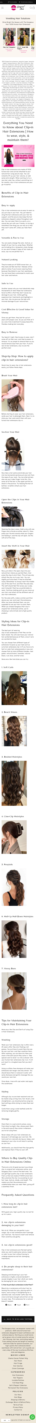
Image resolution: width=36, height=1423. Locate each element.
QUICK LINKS (18, 1355)
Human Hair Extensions (20, 107)
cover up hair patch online (14, 78)
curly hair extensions (22, 82)
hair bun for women (11, 89)
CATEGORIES (18, 1372)
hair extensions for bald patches (25, 92)
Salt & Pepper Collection (18, 1385)
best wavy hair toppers (22, 73)
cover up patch (6, 79)
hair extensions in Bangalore (26, 94)
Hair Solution (18, 1366)
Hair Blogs (18, 1397)
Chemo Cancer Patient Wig (18, 1358)
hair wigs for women (25, 104)
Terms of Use (18, 1405)
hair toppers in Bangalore (23, 99)
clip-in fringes (20, 76)
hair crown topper (26, 91)
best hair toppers (28, 64)
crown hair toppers (20, 81)
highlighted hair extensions (25, 105)
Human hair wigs (20, 112)
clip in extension (12, 74)
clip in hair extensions (24, 74)
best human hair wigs (18, 69)
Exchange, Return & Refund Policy (18, 1402)
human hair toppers (13, 110)
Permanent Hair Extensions (18, 1388)
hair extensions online (9, 96)
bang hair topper (23, 61)
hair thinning (29, 97)
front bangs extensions (16, 84)
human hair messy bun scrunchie (17, 109)
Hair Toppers (18, 1378)
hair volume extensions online (21, 102)
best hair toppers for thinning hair (11, 66)
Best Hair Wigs (24, 68)
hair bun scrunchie (23, 89)
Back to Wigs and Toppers (19, 1319)
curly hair (13, 82)
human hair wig (10, 112)
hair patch (24, 96)
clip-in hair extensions (9, 632)
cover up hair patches (28, 78)
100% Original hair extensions (10, 61)
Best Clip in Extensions (24, 63)
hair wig (32, 102)
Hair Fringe (18, 1363)
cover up (4, 78)
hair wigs (16, 104)
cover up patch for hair (17, 79)
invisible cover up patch (13, 117)
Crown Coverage (18, 1368)
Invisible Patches (18, 1380)
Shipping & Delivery (18, 1400)
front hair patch (12, 86)
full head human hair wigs (25, 86)
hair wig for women (7, 104)
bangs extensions (12, 63)
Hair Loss (17, 96)
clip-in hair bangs (29, 76)
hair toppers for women (9, 99)
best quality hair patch (14, 71)
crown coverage (9, 81)
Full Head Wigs (18, 1383)
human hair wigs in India (15, 113)
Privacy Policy (18, 1407)
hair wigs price (13, 105)
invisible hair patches (26, 117)
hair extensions (12, 92)
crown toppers (6, 82)
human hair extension (8, 107)
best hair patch (19, 64)
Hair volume (27, 100)
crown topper (29, 81)
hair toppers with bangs (17, 100)
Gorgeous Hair (7, 1171)
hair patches (21, 97)
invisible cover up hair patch (14, 115)
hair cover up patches (14, 91)
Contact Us (18, 1410)
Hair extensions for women (9, 94)
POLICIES (18, 1391)
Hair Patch (18, 1361)
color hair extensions (14, 649)
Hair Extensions (18, 1375)
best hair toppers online (13, 68)
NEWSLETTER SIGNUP (17, 1415)
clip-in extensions (10, 76)
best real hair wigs (10, 73)
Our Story (18, 1395)
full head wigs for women (17, 87)
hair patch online (12, 97)
